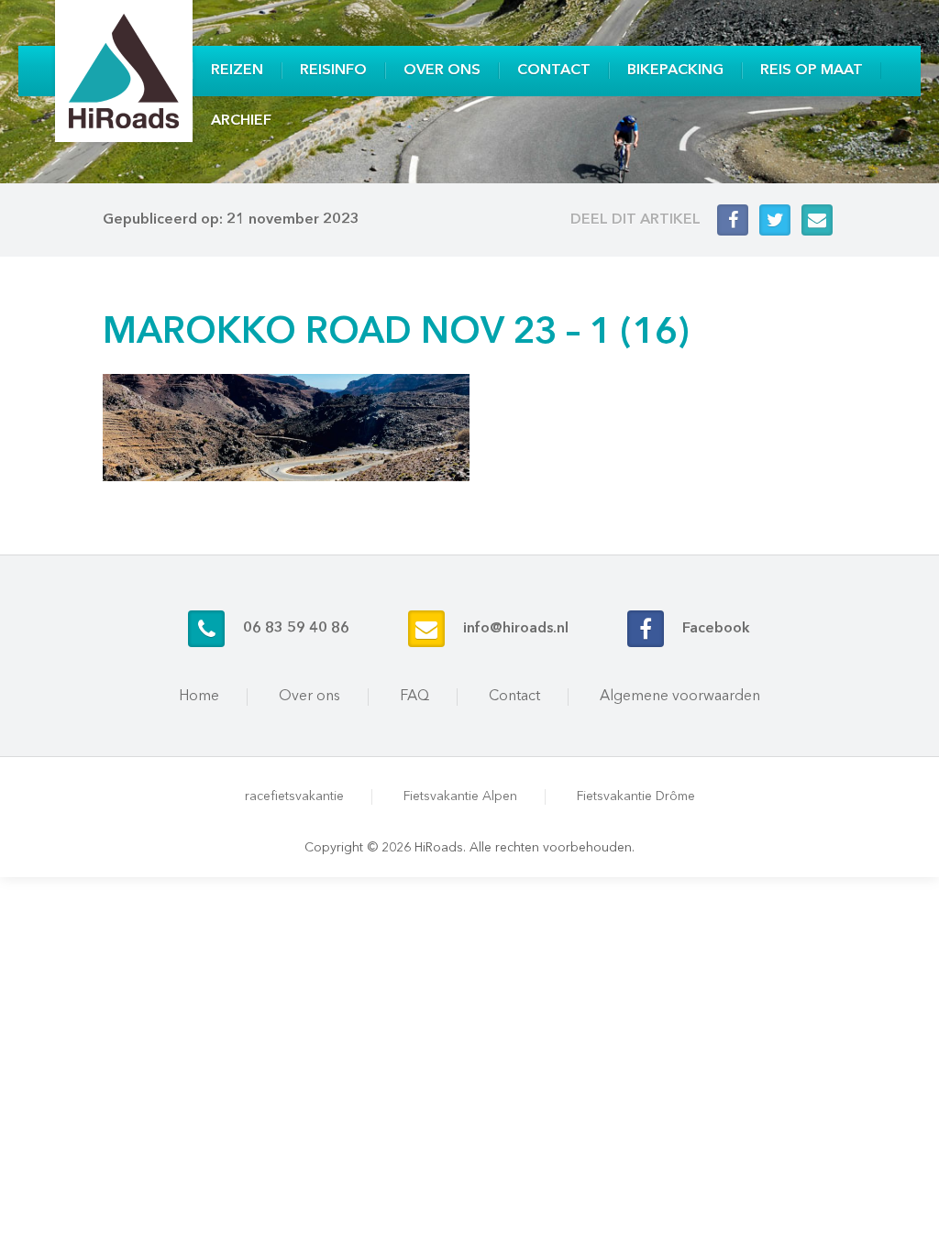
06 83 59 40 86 (296, 628)
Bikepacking (675, 70)
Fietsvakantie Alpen (460, 796)
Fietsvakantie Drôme (636, 796)
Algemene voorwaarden (680, 696)
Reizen (237, 70)
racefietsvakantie (294, 796)
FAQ (414, 696)
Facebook (716, 628)
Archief (241, 121)
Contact (554, 70)
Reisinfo (333, 70)
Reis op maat (811, 70)
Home (199, 696)
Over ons (442, 70)
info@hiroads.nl (516, 628)
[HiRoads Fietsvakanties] (124, 71)
